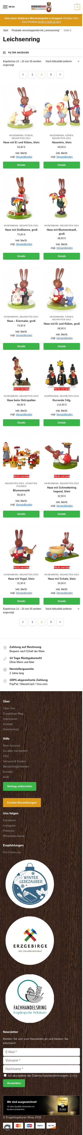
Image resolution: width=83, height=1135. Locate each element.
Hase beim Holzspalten (21, 400)
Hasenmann (16, 135)
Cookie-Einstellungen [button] (22, 802)
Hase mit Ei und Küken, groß (62, 323)
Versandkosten (24, 156)
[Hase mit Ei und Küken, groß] (62, 289)
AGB (6, 777)
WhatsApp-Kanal (13, 836)
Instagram (9, 825)
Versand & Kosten (14, 761)
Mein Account (11, 745)
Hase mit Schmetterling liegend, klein (61, 489)
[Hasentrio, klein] (62, 108)
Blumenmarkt (21, 490)
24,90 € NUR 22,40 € (49, 22)
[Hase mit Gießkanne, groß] (21, 198)
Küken (29, 135)
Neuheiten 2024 (69, 396)
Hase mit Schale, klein (62, 578)
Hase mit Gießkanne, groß (21, 229)
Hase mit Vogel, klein (21, 578)
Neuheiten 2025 (29, 396)
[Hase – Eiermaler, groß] (21, 289)
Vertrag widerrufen (19, 786)
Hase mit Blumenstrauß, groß (62, 231)
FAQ (6, 756)
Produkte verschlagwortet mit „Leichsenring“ (36, 30)
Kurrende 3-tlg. (62, 400)
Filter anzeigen (18, 52)
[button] (76, 7)
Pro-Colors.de (12, 852)
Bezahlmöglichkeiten (16, 766)
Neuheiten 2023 (14, 483)
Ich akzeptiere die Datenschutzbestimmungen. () (42, 1075)
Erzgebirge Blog (13, 713)
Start (5, 30)
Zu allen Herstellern (15, 750)
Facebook (9, 820)
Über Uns (9, 708)
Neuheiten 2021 (21, 138)
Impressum (10, 718)
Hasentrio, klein (62, 142)
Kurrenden (51, 396)
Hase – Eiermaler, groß (21, 320)
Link (73, 1075)
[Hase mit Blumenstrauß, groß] (62, 198)
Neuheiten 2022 (69, 483)
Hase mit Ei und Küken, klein (21, 142)
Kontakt (8, 724)
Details (21, 165)
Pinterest (8, 830)
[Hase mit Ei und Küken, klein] (21, 108)
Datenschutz (11, 729)
